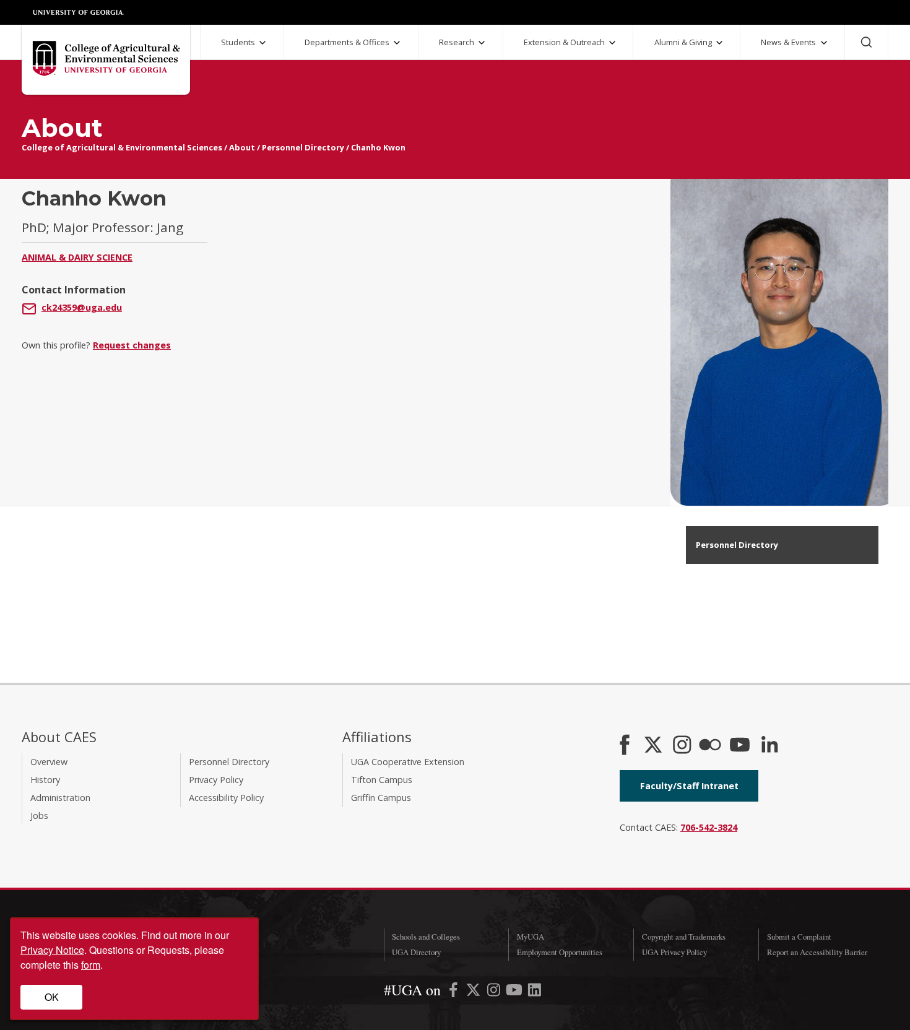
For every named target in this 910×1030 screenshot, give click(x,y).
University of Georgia (78, 12)
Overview (48, 762)
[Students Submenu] (262, 42)
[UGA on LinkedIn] (535, 991)
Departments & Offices (347, 42)
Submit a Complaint (799, 936)
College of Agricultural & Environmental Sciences (122, 147)
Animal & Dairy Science (77, 257)
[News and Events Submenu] (824, 42)
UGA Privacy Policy (674, 952)
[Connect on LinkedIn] (769, 746)
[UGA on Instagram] (495, 991)
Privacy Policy (216, 779)
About (242, 147)
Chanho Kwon (378, 147)
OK (52, 997)
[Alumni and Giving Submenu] (719, 42)
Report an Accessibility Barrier (817, 952)
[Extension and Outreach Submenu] (612, 42)
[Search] (866, 42)
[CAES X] (654, 746)
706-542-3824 (708, 827)
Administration (60, 797)
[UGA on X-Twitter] (474, 991)
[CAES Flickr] (710, 746)
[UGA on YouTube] (515, 991)
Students (238, 42)
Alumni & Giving (683, 42)
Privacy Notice (52, 950)
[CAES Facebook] (624, 746)
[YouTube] (740, 746)
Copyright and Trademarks (684, 936)
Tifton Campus (381, 779)
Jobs (39, 815)
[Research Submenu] (482, 42)
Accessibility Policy (226, 797)
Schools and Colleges (426, 936)
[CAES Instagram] (682, 746)
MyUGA (530, 936)
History (45, 779)
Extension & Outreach (564, 42)
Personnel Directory (303, 147)
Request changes (132, 345)
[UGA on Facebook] (454, 991)
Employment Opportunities (559, 952)
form (90, 965)
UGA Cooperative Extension (407, 762)
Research (456, 42)
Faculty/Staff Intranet (689, 786)
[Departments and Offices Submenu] (397, 42)
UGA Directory (416, 952)
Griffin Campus (381, 797)
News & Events (788, 42)
